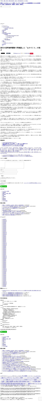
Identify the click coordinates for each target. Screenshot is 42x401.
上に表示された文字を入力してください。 (8, 177)
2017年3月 (4, 278)
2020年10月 (4, 234)
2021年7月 (4, 224)
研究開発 (6, 34)
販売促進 (4, 30)
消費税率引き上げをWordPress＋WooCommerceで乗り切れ (13, 144)
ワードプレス (25, 149)
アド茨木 (25, 147)
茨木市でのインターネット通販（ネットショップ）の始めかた (13, 212)
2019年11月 (4, 244)
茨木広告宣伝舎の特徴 (6, 33)
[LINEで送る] (27, 53)
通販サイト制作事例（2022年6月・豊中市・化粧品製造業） (13, 205)
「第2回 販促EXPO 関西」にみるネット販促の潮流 (11, 211)
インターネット (30, 147)
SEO (3, 197)
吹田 (5, 381)
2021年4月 (4, 227)
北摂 (2, 381)
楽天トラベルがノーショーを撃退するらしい (10, 208)
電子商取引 (33, 383)
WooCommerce (15, 147)
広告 (20, 381)
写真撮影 (6, 29)
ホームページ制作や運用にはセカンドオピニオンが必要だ (13, 361)
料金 (3, 40)
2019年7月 (4, 248)
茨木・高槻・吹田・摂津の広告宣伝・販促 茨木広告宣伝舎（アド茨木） (16, 385)
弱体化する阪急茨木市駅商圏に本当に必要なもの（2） (12, 294)
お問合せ (4, 41)
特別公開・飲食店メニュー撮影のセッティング (11, 363)
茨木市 (37, 149)
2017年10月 (4, 271)
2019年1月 (4, 254)
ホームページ (4, 25)
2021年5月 (4, 226)
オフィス (6, 38)
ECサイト (10, 147)
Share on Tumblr (8, 53)
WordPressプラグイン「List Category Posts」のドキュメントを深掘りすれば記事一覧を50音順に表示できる (21, 290)
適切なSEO (4, 32)
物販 (35, 149)
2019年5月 (4, 250)
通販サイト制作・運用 (6, 193)
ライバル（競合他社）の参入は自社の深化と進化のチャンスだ (13, 365)
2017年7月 (4, 274)
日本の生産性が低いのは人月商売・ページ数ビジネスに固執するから (15, 143)
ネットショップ (34, 148)
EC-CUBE (6, 147)
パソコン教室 (4, 200)
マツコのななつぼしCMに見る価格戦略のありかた (11, 207)
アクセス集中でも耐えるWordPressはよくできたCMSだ (12, 364)
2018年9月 (4, 259)
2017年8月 (4, 273)
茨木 (35, 381)
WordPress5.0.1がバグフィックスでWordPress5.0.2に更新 (12, 145)
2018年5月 (4, 263)
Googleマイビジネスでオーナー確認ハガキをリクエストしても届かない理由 (16, 367)
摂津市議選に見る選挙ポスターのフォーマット (11, 210)
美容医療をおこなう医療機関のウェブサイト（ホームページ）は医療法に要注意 (17, 156)
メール (2, 171)
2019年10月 (4, 245)
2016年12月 (4, 281)
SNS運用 (4, 196)
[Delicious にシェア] (17, 53)
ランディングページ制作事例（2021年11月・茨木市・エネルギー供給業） (16, 206)
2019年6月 (4, 249)
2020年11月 (4, 233)
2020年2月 (4, 240)
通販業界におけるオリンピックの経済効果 (10, 362)
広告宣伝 (24, 381)
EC (3, 147)
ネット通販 (5, 379)
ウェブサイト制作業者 (19, 148)
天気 (14, 381)
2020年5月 (4, 237)
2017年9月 (4, 272)
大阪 (29, 149)
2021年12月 (4, 220)
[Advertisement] (21, 15)
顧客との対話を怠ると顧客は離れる (9, 214)
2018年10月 (4, 258)
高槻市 (40, 383)
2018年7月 (4, 261)
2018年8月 (4, 260)
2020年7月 (4, 235)
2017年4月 (4, 277)
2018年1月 (4, 267)
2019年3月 (4, 252)
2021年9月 (4, 222)
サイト (1, 173)
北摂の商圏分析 (7, 39)
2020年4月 (4, 238)
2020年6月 (4, 236)
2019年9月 (4, 246)
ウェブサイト (4, 148)
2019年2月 (4, 253)
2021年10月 (4, 221)
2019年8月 (4, 247)
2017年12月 (4, 268)
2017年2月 (4, 279)
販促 (14, 383)
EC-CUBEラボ (9, 37)
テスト (3, 209)
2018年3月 (4, 265)
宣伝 (17, 381)
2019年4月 (4, 251)
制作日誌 (4, 199)
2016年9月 (4, 285)
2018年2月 (4, 266)
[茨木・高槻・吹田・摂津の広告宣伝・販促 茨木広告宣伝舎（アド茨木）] (14, 0)
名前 (1, 169)
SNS (15, 376)
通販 (22, 383)
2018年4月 (4, 264)
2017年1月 (4, 280)
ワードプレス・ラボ (10, 36)
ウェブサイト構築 (27, 148)
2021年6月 (4, 225)
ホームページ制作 (18, 149)
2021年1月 (4, 231)
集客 (3, 31)
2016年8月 (4, 286)
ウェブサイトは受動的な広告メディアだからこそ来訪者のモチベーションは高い (17, 371)
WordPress (20, 147)
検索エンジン (30, 381)
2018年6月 (4, 262)
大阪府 (32, 149)
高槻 (38, 383)
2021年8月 (4, 223)
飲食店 (36, 383)
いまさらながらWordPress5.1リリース (9, 142)
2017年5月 (4, 276)
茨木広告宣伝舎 (7, 383)
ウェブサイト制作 (5, 26)
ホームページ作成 (11, 149)
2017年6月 (4, 275)
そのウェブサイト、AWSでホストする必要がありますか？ (13, 213)
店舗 (28, 381)
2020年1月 (4, 241)
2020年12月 (4, 232)
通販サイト (25, 383)
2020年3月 (4, 239)
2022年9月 (4, 219)
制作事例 (4, 198)
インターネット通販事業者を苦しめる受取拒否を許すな (12, 292)
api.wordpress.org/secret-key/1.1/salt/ (13, 35)
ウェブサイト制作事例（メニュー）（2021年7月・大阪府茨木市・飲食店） (16, 366)
